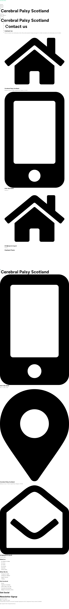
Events (2, 583)
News (5, 22)
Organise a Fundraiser (5, 584)
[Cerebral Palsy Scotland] (34, 61)
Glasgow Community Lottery (7, 589)
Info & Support (7, 21)
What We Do (7, 17)
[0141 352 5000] (34, 139)
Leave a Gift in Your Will (6, 586)
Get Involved (7, 19)
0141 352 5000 (9, 188)
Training (2, 578)
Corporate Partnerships (6, 588)
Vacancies (3, 567)
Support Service (4, 577)
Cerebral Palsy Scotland (12, 88)
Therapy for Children (5, 575)
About (5, 16)
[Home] (34, 10)
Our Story (3, 563)
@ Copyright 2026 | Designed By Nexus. (8, 603)
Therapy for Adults (5, 574)
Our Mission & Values (5, 561)
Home (5, 14)
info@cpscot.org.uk (11, 246)
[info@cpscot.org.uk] (34, 218)
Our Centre (3, 566)
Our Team (3, 564)
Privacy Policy (4, 569)
